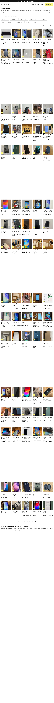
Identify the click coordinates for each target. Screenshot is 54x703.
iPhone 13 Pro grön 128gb (47, 438)
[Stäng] (53, 1)
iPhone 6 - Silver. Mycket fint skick (5, 323)
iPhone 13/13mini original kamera (26, 304)
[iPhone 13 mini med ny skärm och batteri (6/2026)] (27, 487)
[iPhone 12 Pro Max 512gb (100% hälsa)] (27, 411)
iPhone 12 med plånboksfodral (46, 493)
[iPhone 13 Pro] (16, 487)
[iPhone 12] (48, 109)
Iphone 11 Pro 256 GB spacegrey (16, 250)
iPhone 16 (14, 115)
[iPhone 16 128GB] (27, 33)
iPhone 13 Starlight (37, 39)
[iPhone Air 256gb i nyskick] (16, 392)
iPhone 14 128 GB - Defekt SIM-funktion (47, 304)
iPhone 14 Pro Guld (5, 249)
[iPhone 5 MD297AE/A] (16, 336)
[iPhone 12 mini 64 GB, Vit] (6, 109)
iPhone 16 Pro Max (5, 230)
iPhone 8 (24, 249)
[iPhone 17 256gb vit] (48, 411)
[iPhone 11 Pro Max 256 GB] (6, 431)
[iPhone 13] (16, 150)
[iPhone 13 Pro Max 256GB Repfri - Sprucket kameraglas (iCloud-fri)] (48, 33)
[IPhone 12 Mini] (37, 411)
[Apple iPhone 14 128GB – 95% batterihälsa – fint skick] (27, 505)
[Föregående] (19, 521)
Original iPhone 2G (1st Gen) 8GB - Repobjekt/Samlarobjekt (48, 156)
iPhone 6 (47, 528)
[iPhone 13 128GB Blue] (6, 392)
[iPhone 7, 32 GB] (37, 53)
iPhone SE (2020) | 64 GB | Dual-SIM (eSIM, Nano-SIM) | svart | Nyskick (26, 211)
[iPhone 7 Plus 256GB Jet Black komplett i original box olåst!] (48, 316)
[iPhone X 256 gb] (37, 431)
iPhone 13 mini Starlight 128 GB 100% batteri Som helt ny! (16, 230)
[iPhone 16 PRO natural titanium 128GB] (37, 109)
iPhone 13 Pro (15, 493)
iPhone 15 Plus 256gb (46, 512)
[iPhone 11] (27, 53)
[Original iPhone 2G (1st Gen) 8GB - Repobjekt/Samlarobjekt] (48, 150)
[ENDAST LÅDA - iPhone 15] (16, 298)
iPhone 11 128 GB (15, 59)
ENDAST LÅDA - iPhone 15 (15, 304)
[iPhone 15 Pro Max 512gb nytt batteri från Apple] (6, 411)
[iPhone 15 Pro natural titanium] (37, 392)
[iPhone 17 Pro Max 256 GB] (6, 53)
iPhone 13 (14, 156)
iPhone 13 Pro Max (16, 322)
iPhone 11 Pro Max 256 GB (5, 438)
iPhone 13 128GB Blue (5, 398)
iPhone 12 (45, 115)
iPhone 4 (43, 528)
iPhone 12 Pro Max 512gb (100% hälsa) (26, 418)
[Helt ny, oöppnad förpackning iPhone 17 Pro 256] (37, 129)
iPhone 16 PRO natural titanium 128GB (36, 115)
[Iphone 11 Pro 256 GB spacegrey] (16, 244)
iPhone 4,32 (4, 156)
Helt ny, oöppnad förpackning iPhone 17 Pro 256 (37, 135)
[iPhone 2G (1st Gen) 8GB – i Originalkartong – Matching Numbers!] (6, 33)
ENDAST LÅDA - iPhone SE (36, 250)
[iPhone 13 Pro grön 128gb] (48, 431)
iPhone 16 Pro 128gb (26, 342)
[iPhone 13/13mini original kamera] (27, 298)
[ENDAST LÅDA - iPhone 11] (48, 244)
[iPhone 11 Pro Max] (37, 505)
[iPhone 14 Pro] (16, 505)
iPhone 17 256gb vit (47, 417)
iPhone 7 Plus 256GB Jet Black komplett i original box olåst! (47, 323)
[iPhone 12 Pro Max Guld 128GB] (48, 336)
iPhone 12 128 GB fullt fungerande (47, 135)
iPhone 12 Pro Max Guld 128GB (47, 343)
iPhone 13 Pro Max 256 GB (5, 493)
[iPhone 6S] (6, 129)
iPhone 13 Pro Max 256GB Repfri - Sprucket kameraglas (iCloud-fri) (47, 40)
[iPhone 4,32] (6, 150)
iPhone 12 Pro (4, 210)
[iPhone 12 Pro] (6, 204)
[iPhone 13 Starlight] (37, 33)
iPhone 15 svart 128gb (36, 230)
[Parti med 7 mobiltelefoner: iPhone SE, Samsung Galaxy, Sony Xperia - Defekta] (27, 129)
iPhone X (6, 530)
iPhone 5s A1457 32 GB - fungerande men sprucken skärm (26, 230)
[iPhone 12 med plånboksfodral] (48, 487)
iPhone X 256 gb (36, 437)
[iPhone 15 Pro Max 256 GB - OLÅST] (16, 129)
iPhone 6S (3, 134)
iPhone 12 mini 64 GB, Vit (6, 115)
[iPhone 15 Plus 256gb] (48, 505)
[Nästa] (35, 521)
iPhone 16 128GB (26, 39)
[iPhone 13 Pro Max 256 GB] (6, 487)
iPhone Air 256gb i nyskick (16, 398)
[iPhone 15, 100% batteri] (27, 109)
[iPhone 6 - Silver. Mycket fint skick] (6, 316)
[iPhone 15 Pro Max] (16, 431)
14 (32, 521)
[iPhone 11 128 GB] (16, 53)
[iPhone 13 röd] (27, 150)
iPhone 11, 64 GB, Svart (36, 343)
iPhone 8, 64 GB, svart (15, 418)
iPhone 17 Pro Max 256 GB (5, 60)
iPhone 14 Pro (15, 511)
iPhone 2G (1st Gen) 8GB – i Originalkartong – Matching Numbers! (5, 40)
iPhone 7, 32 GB (36, 59)
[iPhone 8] (27, 244)
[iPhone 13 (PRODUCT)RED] (48, 53)
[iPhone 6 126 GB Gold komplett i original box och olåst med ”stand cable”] (6, 336)
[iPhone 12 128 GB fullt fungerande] (48, 129)
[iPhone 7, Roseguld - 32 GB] (37, 316)
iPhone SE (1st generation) (15, 211)
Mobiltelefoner (6, 16)
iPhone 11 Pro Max (37, 511)
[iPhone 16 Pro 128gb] (27, 336)
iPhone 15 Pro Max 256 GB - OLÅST (16, 135)
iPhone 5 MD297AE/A (16, 342)
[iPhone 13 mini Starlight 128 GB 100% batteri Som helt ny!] (16, 224)
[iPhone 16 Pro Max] (6, 224)
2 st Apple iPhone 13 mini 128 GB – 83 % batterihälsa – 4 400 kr (26, 438)
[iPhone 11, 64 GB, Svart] (37, 336)
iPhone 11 (24, 59)
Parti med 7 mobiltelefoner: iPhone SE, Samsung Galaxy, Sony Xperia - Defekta (26, 135)
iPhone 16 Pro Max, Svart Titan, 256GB (47, 211)
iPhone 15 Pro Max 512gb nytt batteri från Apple (5, 418)
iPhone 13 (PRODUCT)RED (46, 60)
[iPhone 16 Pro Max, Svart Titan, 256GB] (48, 204)
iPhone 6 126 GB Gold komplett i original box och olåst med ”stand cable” (6, 343)
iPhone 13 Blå (15, 39)
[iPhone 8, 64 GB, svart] (16, 411)
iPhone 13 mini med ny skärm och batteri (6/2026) (26, 493)
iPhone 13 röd (25, 156)
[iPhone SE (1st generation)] (16, 204)
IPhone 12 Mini (36, 417)
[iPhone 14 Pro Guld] (6, 244)
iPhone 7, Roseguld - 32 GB (37, 323)
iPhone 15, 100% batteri (26, 115)
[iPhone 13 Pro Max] (16, 316)
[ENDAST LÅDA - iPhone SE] (37, 244)
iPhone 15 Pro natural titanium (37, 398)
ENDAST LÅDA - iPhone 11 (46, 250)
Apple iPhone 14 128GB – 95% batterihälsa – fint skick (26, 512)
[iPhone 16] (16, 109)
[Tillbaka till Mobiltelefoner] (2, 16)
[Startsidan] (7, 4)
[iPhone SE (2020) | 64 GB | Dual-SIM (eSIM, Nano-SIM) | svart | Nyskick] (27, 204)
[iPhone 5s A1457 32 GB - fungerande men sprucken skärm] (27, 224)
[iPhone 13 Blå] (16, 33)
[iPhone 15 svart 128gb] (37, 224)
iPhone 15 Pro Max (16, 437)
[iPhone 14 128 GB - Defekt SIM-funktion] (48, 298)
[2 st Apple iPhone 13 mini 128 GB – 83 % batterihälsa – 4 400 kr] (27, 431)
